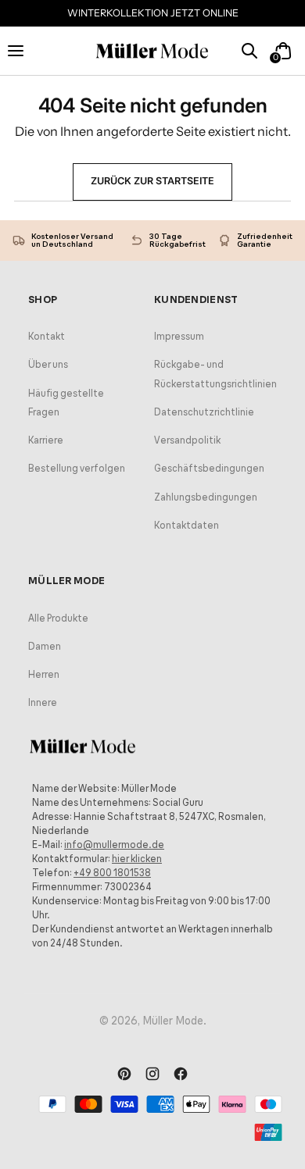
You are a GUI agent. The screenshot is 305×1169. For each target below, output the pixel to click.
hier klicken (137, 858)
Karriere (45, 440)
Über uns (48, 364)
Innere (42, 702)
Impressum (179, 336)
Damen (44, 646)
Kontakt (46, 336)
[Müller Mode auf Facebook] (180, 1075)
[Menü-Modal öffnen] (22, 50)
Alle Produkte (58, 618)
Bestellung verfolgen (76, 468)
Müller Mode (172, 1021)
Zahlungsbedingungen (205, 497)
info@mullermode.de (114, 844)
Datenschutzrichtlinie (204, 412)
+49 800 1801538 (112, 873)
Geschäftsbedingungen (209, 468)
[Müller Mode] (152, 51)
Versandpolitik (187, 440)
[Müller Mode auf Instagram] (152, 1075)
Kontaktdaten (186, 525)
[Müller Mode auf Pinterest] (124, 1075)
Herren (43, 674)
